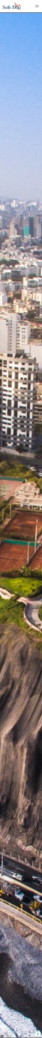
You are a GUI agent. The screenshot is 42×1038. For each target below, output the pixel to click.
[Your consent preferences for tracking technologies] (38, 1034)
